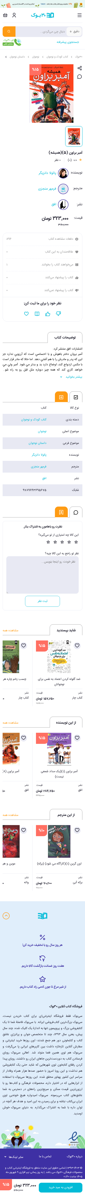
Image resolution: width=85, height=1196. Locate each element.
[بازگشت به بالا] (6, 915)
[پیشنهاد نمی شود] (58, 314)
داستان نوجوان (17, 57)
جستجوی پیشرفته (68, 42)
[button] (8, 672)
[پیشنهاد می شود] (48, 314)
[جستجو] (9, 31)
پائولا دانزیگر (47, 173)
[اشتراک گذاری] (79, 68)
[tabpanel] (42, 449)
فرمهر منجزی (47, 189)
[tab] (76, 396)
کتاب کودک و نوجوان (57, 57)
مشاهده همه (10, 630)
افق (53, 204)
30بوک (78, 57)
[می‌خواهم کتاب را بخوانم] (37, 314)
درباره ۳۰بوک (74, 1156)
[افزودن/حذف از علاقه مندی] (77, 645)
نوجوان (35, 57)
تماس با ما (45, 1156)
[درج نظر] (79, 77)
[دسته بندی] (79, 15)
